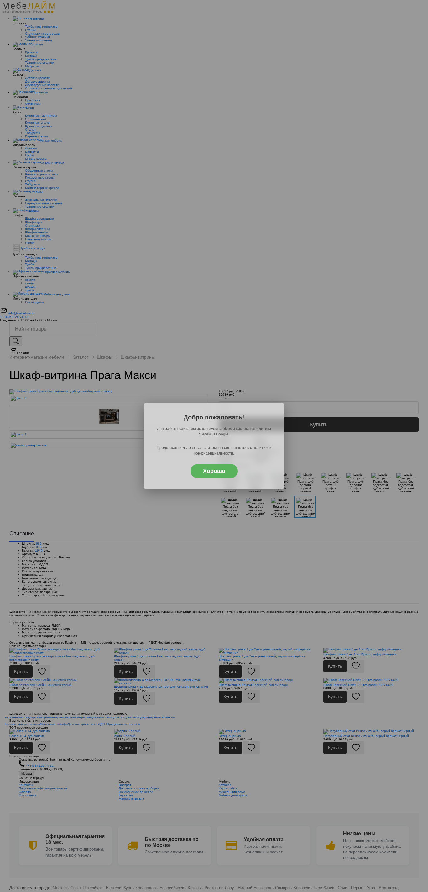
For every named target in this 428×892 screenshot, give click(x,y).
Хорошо (214, 471)
